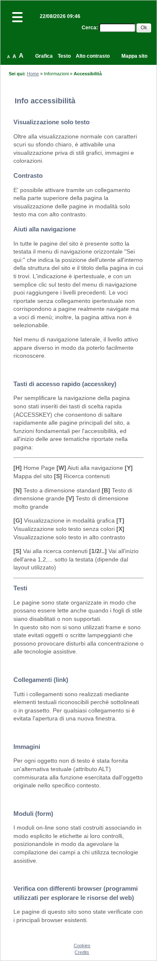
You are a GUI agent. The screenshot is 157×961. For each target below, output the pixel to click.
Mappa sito (134, 56)
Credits (82, 952)
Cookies (82, 945)
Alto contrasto (93, 56)
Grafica (44, 56)
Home (33, 73)
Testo (64, 56)
